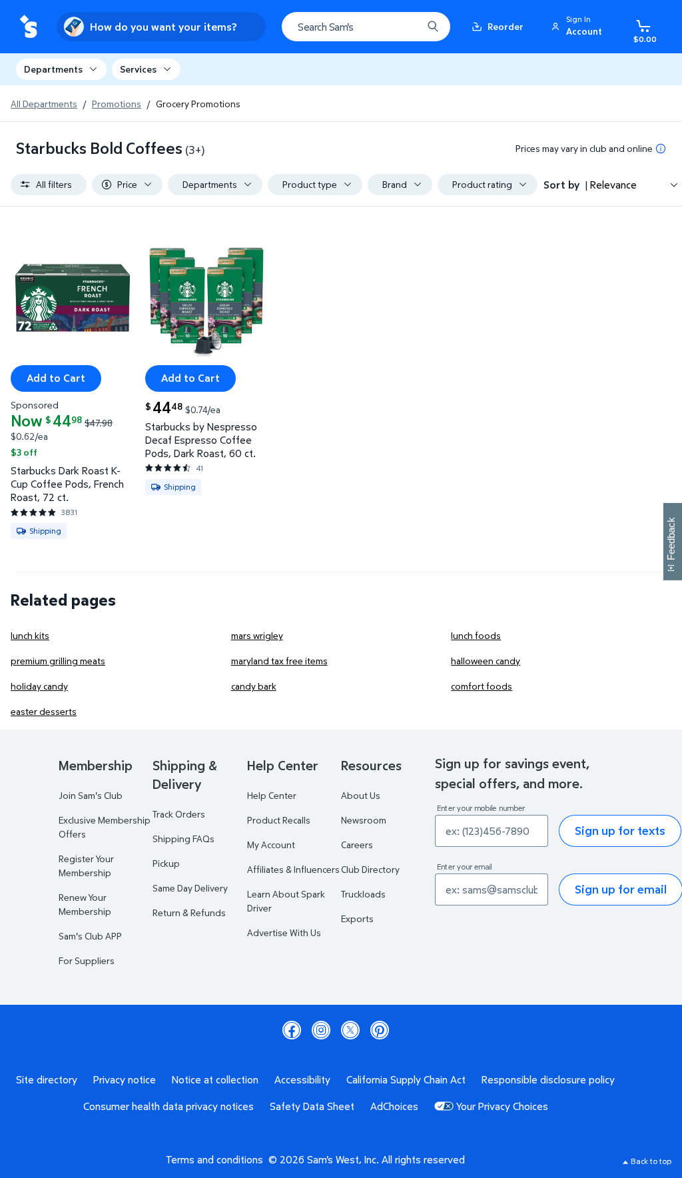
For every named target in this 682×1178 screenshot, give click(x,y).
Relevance (613, 184)
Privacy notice (124, 1079)
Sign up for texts (620, 830)
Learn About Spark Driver (286, 900)
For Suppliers (87, 960)
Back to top (651, 1161)
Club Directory (370, 869)
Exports (357, 918)
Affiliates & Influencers (293, 869)
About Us (360, 795)
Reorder (505, 26)
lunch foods (476, 635)
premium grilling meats (58, 660)
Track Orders (179, 814)
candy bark (253, 686)
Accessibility (302, 1079)
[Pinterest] (380, 1030)
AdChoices (394, 1106)
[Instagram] (321, 1030)
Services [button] (138, 69)
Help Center (271, 795)
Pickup (166, 863)
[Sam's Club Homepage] (28, 27)
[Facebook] (292, 1030)
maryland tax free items (279, 660)
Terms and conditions (214, 1159)
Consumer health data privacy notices (168, 1106)
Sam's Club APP (90, 935)
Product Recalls (278, 820)
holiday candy (39, 686)
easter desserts (44, 711)
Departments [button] (53, 69)
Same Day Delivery (190, 888)
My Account (271, 844)
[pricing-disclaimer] (660, 148)
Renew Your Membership (85, 904)
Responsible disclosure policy (548, 1079)
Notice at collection (215, 1079)
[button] (579, 26)
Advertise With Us (284, 932)
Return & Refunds (189, 912)
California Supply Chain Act (406, 1079)
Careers (357, 844)
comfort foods (481, 686)
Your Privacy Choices (502, 1106)
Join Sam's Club (91, 795)
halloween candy (485, 660)
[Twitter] (350, 1030)
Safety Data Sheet (312, 1106)
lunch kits (30, 635)
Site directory (46, 1079)
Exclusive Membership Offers (105, 827)
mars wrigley (257, 635)
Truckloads (363, 893)
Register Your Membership (86, 865)
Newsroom (363, 820)
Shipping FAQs (183, 838)
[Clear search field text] (402, 26)
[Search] (433, 26)
